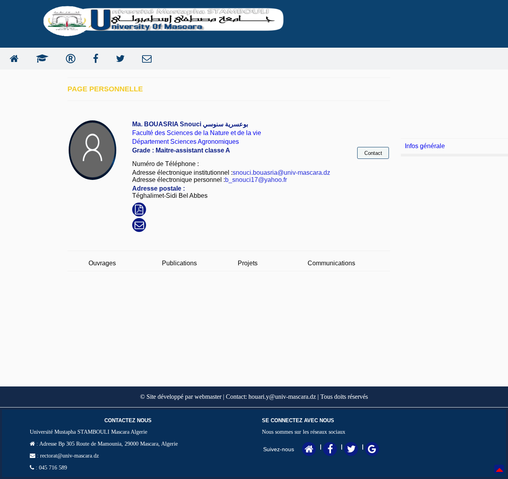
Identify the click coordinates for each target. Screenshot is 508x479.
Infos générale (425, 146)
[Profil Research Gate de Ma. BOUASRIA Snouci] (68, 59)
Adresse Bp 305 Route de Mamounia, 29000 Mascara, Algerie (108, 444)
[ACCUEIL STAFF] (12, 59)
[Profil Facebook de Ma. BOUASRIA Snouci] (93, 59)
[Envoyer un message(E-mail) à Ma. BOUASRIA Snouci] (139, 226)
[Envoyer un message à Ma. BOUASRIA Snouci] (145, 59)
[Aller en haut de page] (499, 474)
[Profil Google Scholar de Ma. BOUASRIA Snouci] (40, 59)
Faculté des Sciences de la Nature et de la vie (196, 132)
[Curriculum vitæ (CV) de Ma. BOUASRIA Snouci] (139, 210)
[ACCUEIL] (309, 450)
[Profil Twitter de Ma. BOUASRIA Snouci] (118, 59)
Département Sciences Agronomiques (185, 141)
